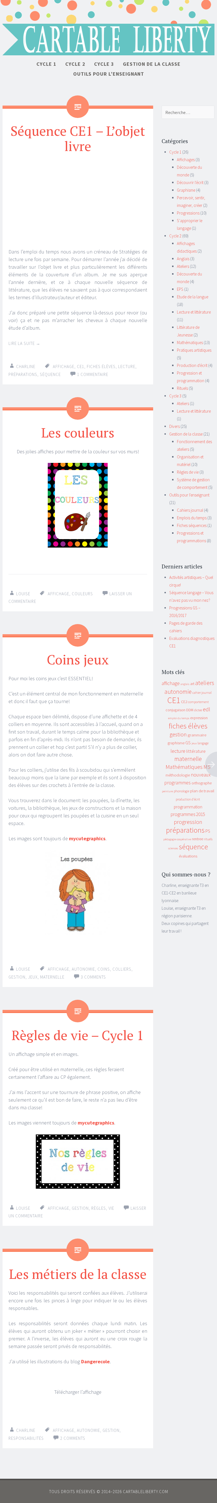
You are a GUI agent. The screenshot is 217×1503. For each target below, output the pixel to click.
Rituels (182, 388)
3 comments (93, 977)
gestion (16, 977)
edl (206, 709)
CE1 (80, 366)
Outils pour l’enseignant (108, 74)
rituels (208, 839)
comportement (198, 702)
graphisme (176, 743)
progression (188, 822)
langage (203, 743)
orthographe (202, 783)
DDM (189, 710)
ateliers (204, 683)
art (192, 683)
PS (207, 831)
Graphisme (186, 190)
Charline (25, 366)
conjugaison (175, 710)
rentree (197, 839)
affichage (63, 366)
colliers (121, 969)
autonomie (83, 969)
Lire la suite (24, 343)
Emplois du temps (192, 517)
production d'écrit (188, 799)
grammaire (197, 735)
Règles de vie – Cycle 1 (78, 1035)
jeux (33, 977)
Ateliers (183, 266)
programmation (188, 807)
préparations (22, 374)
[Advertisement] (77, 200)
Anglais (183, 258)
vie (111, 1208)
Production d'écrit (192, 365)
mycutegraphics (87, 838)
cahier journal (202, 692)
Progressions (188, 213)
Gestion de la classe (152, 64)
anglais (185, 684)
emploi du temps (178, 718)
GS (188, 742)
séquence (50, 374)
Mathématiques (190, 342)
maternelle (52, 977)
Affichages (186, 159)
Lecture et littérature (194, 312)
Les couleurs (77, 432)
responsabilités (26, 1438)
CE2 (184, 701)
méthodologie (178, 775)
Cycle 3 (104, 64)
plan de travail (202, 790)
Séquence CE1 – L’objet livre (77, 138)
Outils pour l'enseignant (189, 495)
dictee (198, 710)
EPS (180, 289)
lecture (126, 366)
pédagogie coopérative (177, 839)
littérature (196, 751)
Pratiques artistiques (194, 350)
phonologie (181, 791)
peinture (167, 791)
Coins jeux (78, 659)
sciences (173, 848)
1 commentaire (92, 374)
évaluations (188, 856)
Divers (174, 426)
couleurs (82, 593)
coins (103, 969)
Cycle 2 (75, 64)
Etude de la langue (192, 296)
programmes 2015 (188, 814)
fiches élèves (101, 366)
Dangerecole (95, 1361)
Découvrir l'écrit (190, 182)
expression (199, 718)
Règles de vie (188, 472)
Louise (23, 593)
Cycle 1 (46, 64)
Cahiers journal (190, 510)
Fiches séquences (192, 525)
